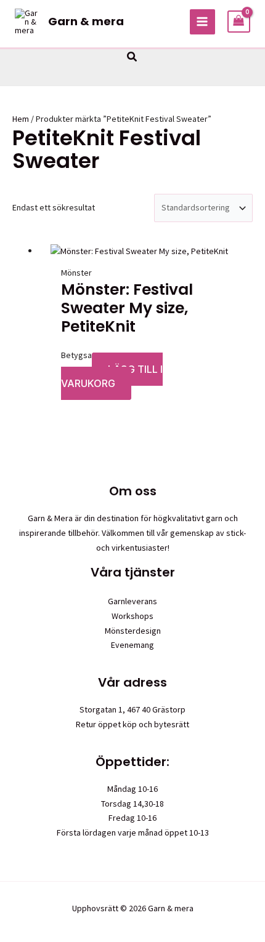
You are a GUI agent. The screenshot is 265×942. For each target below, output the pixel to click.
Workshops (132, 615)
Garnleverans (132, 601)
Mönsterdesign (133, 630)
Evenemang (132, 644)
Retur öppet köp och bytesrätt (132, 724)
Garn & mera (86, 21)
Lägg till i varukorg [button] (112, 376)
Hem (20, 118)
